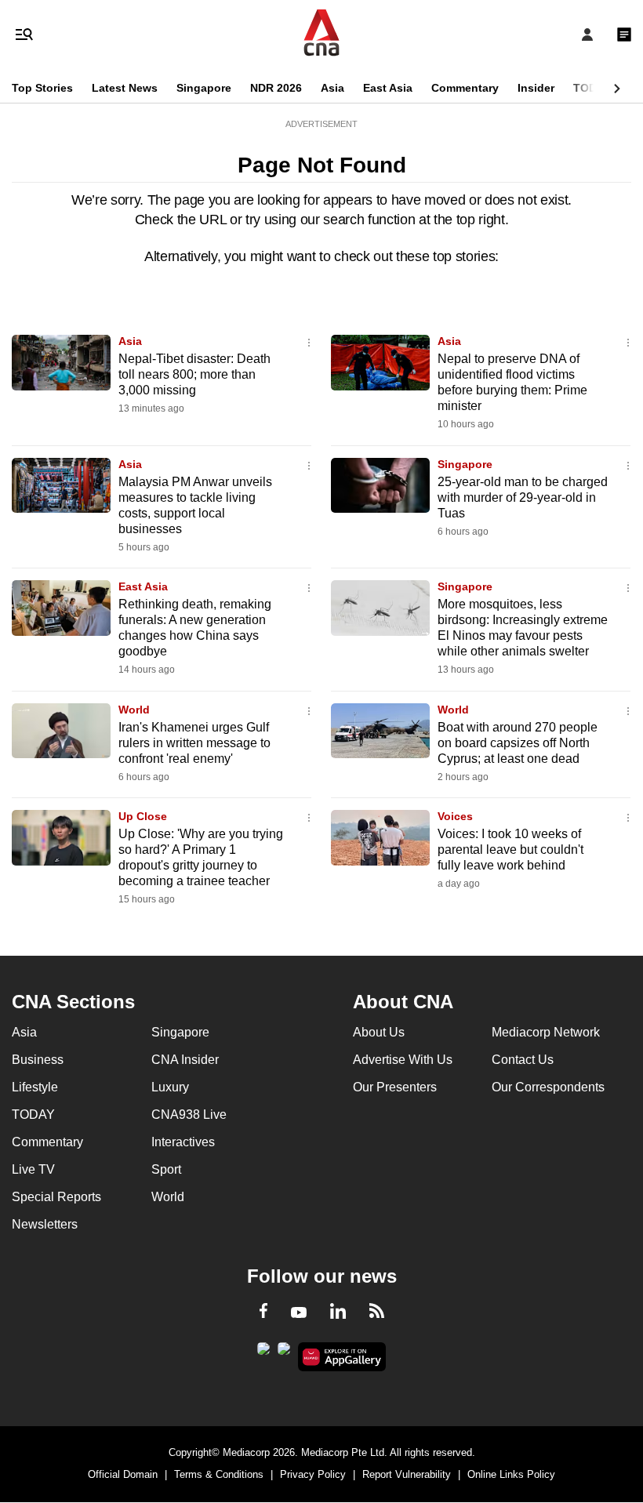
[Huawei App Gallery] (342, 1357)
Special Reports (56, 1196)
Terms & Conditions (218, 1474)
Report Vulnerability (406, 1474)
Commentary (465, 88)
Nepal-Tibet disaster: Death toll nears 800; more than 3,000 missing (194, 374)
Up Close (142, 816)
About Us (379, 1032)
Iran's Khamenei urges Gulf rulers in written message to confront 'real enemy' (194, 743)
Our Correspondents (548, 1087)
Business (38, 1059)
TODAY (592, 88)
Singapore (203, 88)
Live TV (33, 1169)
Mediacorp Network (546, 1032)
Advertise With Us (402, 1059)
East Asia (387, 88)
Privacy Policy (313, 1474)
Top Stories (42, 88)
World (134, 709)
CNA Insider (185, 1059)
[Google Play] (263, 1353)
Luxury (170, 1087)
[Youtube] (299, 1313)
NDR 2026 (276, 88)
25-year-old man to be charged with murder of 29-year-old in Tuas (523, 497)
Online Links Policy (511, 1474)
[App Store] (284, 1353)
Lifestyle (35, 1087)
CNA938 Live (189, 1114)
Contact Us (523, 1059)
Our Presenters (395, 1087)
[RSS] (376, 1313)
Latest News (125, 88)
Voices (455, 816)
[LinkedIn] (338, 1314)
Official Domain (123, 1474)
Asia (332, 88)
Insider (536, 88)
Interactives (183, 1142)
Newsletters (45, 1224)
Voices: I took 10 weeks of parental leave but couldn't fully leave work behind (510, 849)
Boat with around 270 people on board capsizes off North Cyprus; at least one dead (518, 743)
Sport (166, 1169)
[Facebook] (263, 1313)
